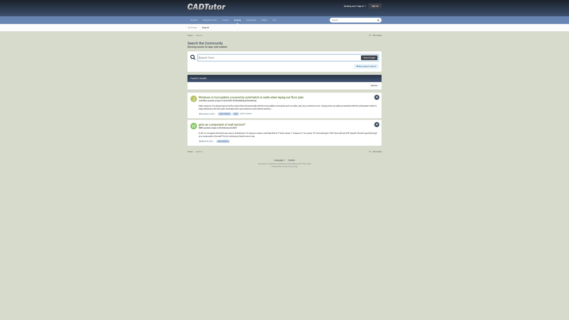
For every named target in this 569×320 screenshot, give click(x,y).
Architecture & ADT (228, 128)
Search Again (369, 58)
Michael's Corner (210, 20)
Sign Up (375, 6)
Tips (274, 20)
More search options (367, 66)
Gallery (264, 20)
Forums (225, 20)
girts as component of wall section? (222, 124)
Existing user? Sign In (354, 6)
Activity (237, 20)
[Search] (378, 20)
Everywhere (366, 20)
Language (279, 160)
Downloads (251, 20)
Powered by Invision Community (284, 166)
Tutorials (193, 20)
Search (205, 28)
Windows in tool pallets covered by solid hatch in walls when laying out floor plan (251, 97)
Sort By (374, 86)
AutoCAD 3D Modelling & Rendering (239, 100)
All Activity (192, 28)
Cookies (291, 160)
